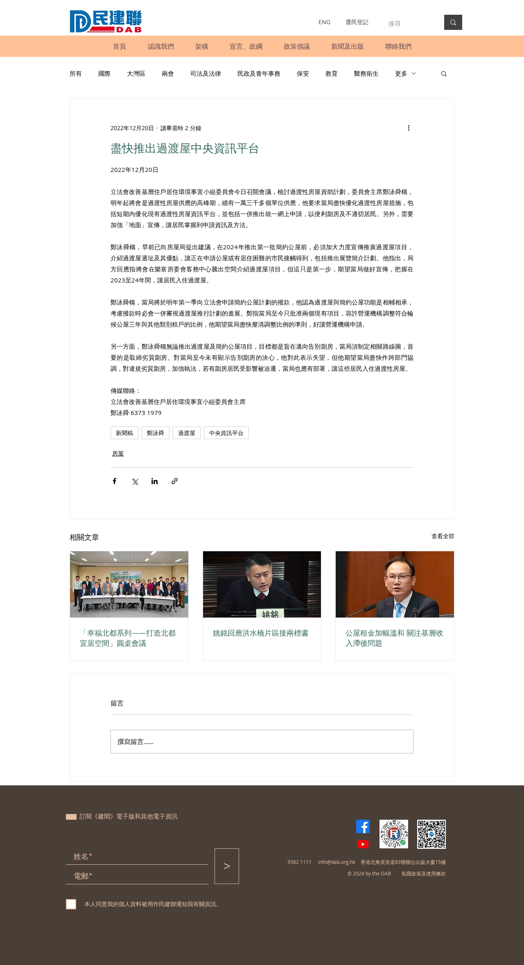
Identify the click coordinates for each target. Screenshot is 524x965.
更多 (401, 73)
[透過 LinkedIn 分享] (154, 481)
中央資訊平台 (226, 433)
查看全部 (442, 536)
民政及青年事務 (258, 73)
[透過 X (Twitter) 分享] (134, 481)
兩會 (168, 73)
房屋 (118, 453)
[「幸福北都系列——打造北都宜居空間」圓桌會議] (129, 584)
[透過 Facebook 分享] (114, 481)
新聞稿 (124, 433)
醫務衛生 (366, 73)
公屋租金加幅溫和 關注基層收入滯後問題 (394, 638)
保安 (303, 73)
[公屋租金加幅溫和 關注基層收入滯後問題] (395, 584)
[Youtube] (363, 844)
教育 (331, 73)
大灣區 (136, 73)
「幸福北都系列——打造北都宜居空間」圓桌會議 (128, 638)
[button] (160, 46)
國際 (104, 73)
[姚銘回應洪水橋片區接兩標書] (262, 584)
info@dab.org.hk (336, 862)
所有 (76, 73)
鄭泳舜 (155, 433)
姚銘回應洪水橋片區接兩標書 (261, 633)
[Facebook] (363, 826)
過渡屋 (186, 433)
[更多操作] (408, 128)
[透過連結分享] (174, 481)
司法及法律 (205, 73)
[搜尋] (453, 22)
